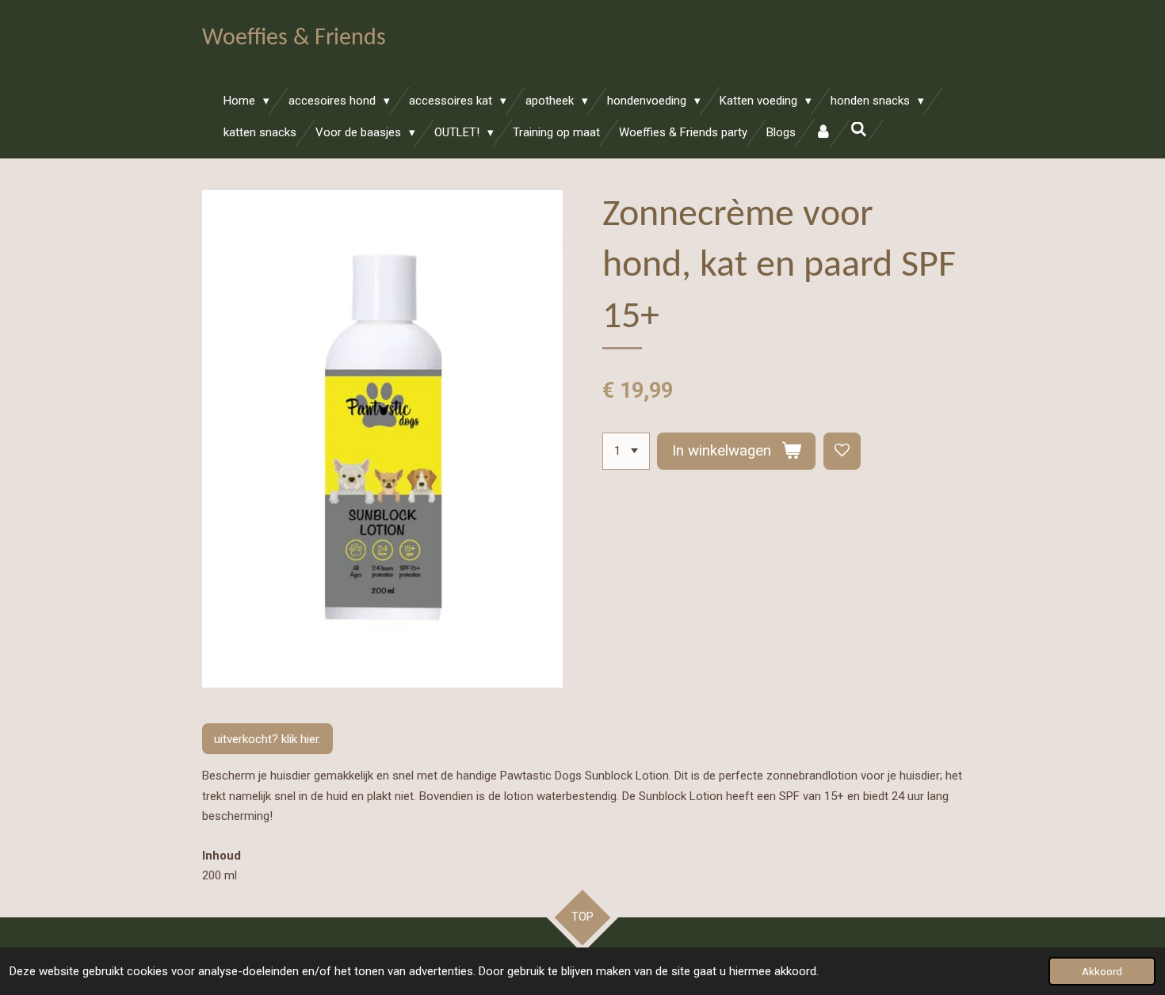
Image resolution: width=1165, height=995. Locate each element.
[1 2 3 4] (626, 451)
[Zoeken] (859, 130)
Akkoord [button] (1102, 971)
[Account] (823, 133)
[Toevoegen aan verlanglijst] (842, 451)
